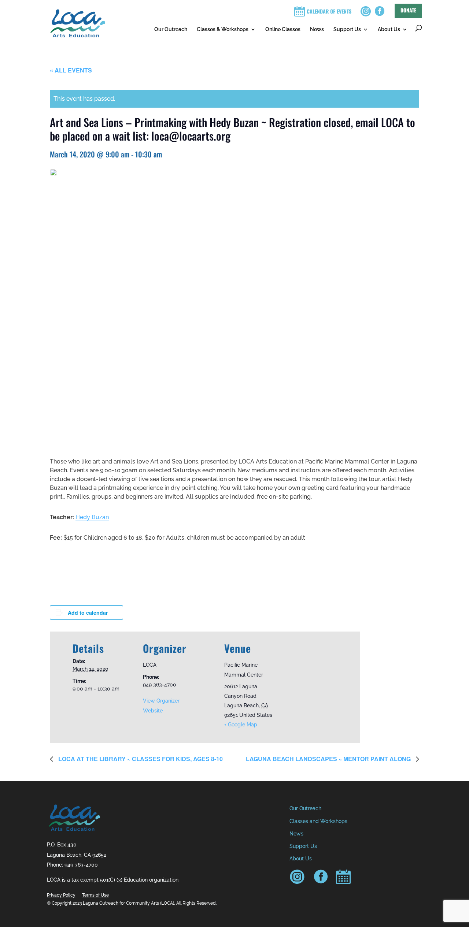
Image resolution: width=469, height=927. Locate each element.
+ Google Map (240, 724)
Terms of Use (95, 895)
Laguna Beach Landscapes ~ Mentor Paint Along (329, 759)
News (317, 29)
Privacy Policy (61, 895)
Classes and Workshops (318, 821)
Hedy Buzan (92, 517)
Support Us (347, 29)
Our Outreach (170, 29)
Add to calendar (88, 612)
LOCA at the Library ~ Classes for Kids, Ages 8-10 (140, 759)
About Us (389, 29)
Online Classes (282, 29)
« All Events (71, 70)
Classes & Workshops (222, 29)
